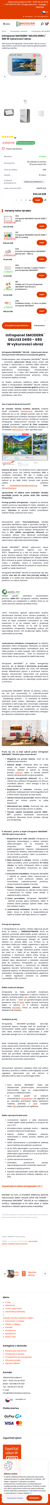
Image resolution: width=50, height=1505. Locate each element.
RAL (26, 997)
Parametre (39, 325)
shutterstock (18, 429)
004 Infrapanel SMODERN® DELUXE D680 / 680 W (31, 218)
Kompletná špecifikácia (16, 325)
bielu (22, 1002)
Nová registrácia (42, 16)
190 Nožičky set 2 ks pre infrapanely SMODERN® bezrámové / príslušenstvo (28, 285)
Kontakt (42, 4)
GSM (35, 1104)
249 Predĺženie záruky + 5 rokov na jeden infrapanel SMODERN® (30, 303)
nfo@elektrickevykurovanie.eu (16, 1393)
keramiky (16, 1007)
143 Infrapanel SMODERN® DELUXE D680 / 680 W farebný (31, 235)
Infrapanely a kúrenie (18, 31)
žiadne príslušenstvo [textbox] (33, 182)
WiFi (14, 1106)
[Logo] (25, 23)
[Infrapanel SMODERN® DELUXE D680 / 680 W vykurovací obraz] (25, 64)
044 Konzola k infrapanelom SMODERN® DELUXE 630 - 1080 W (30, 251)
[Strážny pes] (45, 200)
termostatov (27, 1098)
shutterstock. (27, 411)
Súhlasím (34, 1498)
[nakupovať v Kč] (44, 12)
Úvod (4, 31)
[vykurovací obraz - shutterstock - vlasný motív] (25, 434)
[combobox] (34, 181)
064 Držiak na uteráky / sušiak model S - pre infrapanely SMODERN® (31, 267)
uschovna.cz (10, 488)
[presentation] (5, 76)
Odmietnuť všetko (15, 1498)
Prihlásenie (29, 16)
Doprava (40, 7)
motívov (19, 772)
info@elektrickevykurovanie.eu (23, 485)
